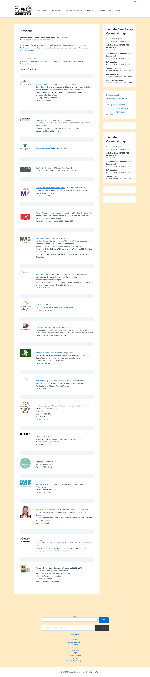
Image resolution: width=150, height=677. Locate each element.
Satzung (75, 639)
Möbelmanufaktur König (45, 305)
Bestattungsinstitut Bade (45, 148)
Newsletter (75, 650)
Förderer (75, 645)
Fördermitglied (34, 48)
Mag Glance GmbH (43, 238)
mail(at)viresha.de (43, 523)
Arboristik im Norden (44, 84)
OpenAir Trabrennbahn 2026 (117, 108)
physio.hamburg (42, 381)
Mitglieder (101, 10)
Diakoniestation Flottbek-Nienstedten (50, 188)
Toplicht (39, 436)
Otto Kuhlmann (41, 327)
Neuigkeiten (41, 10)
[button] (135, 1)
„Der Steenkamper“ (61, 551)
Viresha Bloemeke (43, 509)
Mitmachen (89, 10)
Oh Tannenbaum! (112, 95)
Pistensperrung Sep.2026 (115, 105)
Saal (109, 10)
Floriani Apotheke (42, 213)
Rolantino (39, 462)
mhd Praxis (40, 274)
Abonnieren (101, 628)
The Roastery (41, 406)
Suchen (75, 616)
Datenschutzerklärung (75, 642)
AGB (75, 658)
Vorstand (75, 637)
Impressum (75, 634)
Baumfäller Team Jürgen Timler (48, 353)
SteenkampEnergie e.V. (73, 10)
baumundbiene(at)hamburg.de (49, 131)
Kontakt (118, 10)
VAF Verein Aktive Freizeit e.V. (47, 484)
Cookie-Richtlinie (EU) (75, 661)
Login (75, 653)
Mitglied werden (75, 655)
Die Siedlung (56, 10)
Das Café (39, 168)
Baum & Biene (41, 120)
